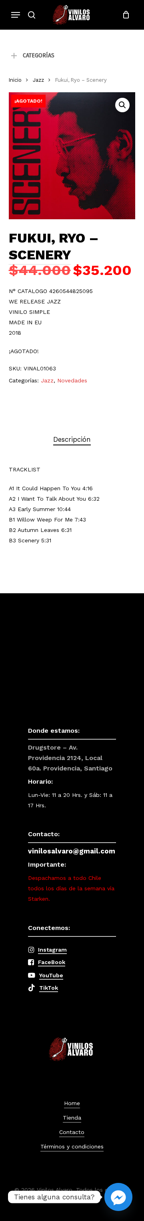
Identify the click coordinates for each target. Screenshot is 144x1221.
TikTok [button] (48, 987)
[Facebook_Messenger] (118, 1197)
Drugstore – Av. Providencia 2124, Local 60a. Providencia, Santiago (70, 758)
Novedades (72, 380)
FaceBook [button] (51, 962)
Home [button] (72, 1103)
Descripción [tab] (72, 439)
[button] (15, 15)
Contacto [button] (71, 1132)
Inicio (15, 80)
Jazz (38, 80)
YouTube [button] (51, 975)
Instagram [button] (52, 949)
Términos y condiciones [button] (72, 1146)
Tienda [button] (72, 1117)
